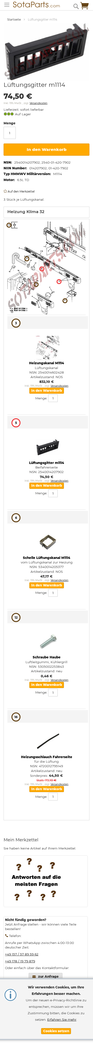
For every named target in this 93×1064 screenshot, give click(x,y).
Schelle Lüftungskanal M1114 (46, 558)
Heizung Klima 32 (25, 211)
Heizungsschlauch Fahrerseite (46, 757)
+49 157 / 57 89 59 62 (21, 954)
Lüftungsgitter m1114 (46, 463)
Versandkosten (38, 103)
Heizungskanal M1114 (46, 363)
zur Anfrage (48, 976)
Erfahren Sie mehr (61, 1019)
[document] (56, 1009)
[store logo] (34, 4)
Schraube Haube (47, 657)
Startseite (14, 19)
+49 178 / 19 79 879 (20, 961)
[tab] (46, 212)
